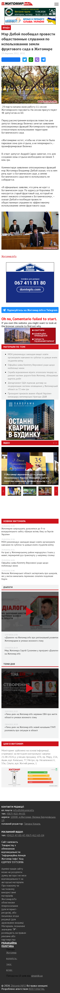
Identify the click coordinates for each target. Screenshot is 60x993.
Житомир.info (8, 256)
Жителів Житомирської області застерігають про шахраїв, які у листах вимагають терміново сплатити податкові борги (29, 576)
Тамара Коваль (32, 823)
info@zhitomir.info (23, 810)
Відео (6, 442)
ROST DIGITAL (37, 988)
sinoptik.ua (37, 975)
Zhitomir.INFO (18, 985)
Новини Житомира (14, 521)
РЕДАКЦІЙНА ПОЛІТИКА (9, 944)
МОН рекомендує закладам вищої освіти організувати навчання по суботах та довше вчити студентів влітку (32, 357)
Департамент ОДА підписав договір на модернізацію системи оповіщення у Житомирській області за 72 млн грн (33, 386)
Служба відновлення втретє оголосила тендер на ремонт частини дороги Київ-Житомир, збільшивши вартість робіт (33, 375)
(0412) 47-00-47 (16, 835)
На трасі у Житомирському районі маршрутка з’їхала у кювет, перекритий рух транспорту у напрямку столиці (28, 554)
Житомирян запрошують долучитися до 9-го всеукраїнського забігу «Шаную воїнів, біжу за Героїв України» (27, 531)
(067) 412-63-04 (35, 835)
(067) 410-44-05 (16, 813)
